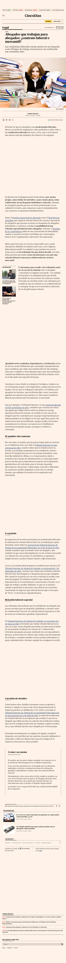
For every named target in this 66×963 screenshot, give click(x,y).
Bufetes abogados (46, 842)
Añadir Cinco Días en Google (56, 120)
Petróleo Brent (28, 10)
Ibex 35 (4, 10)
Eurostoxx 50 (42, 10)
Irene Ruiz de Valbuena (21, 819)
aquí (40, 850)
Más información (9, 850)
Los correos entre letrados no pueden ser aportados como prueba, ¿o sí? (37, 816)
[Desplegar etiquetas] (60, 842)
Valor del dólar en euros (58, 10)
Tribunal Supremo (16, 842)
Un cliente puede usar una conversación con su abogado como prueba (35, 827)
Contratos (37, 842)
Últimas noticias (7, 913)
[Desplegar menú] (3, 15)
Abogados (7, 842)
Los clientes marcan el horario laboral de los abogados (9, 282)
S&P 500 (15, 10)
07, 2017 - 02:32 (35, 115)
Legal (5, 27)
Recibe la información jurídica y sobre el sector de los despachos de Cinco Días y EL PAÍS (30, 806)
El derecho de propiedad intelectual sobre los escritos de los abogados (8, 301)
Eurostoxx (9, 947)
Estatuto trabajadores (28, 842)
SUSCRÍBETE (48, 21)
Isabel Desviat (33, 113)
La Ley (59, 27)
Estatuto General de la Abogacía (26, 217)
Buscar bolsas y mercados (10, 939)
